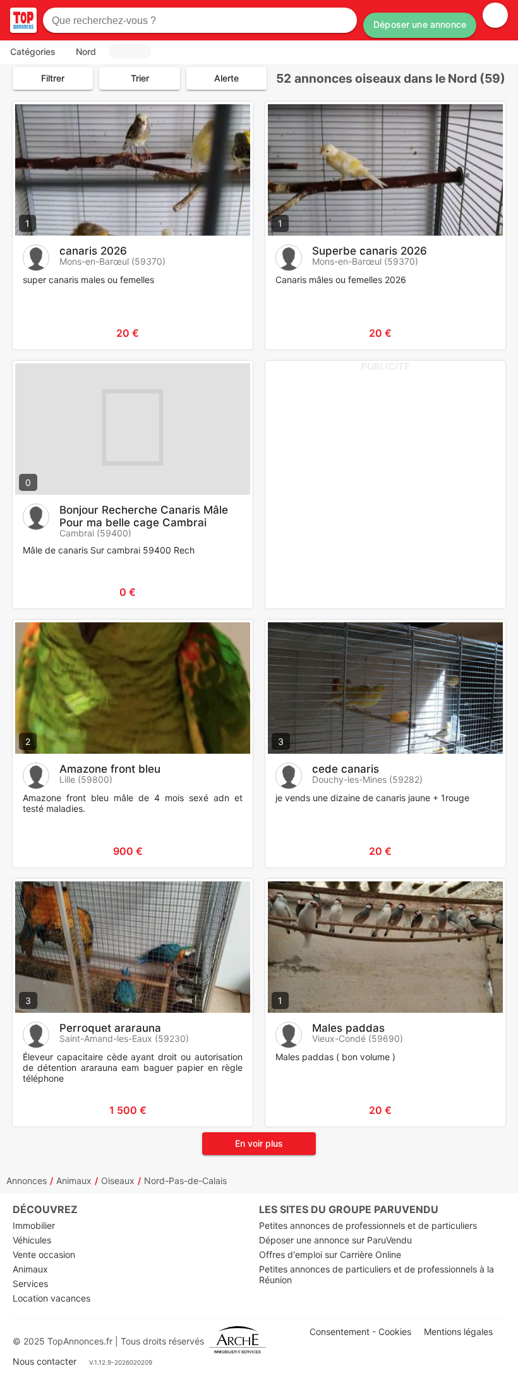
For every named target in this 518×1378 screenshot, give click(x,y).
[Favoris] (38, 333)
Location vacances (51, 1298)
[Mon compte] (495, 15)
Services (30, 1283)
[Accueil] (23, 20)
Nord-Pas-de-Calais (185, 1180)
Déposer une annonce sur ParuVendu (335, 1240)
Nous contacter (44, 1361)
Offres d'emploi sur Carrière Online (330, 1254)
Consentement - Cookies (360, 1331)
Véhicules (32, 1240)
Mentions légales (458, 1331)
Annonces (26, 1180)
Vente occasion (44, 1254)
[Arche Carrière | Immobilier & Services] (237, 1341)
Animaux (74, 1180)
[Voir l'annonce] (222, 333)
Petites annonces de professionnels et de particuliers (368, 1225)
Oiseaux (118, 1180)
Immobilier (34, 1225)
